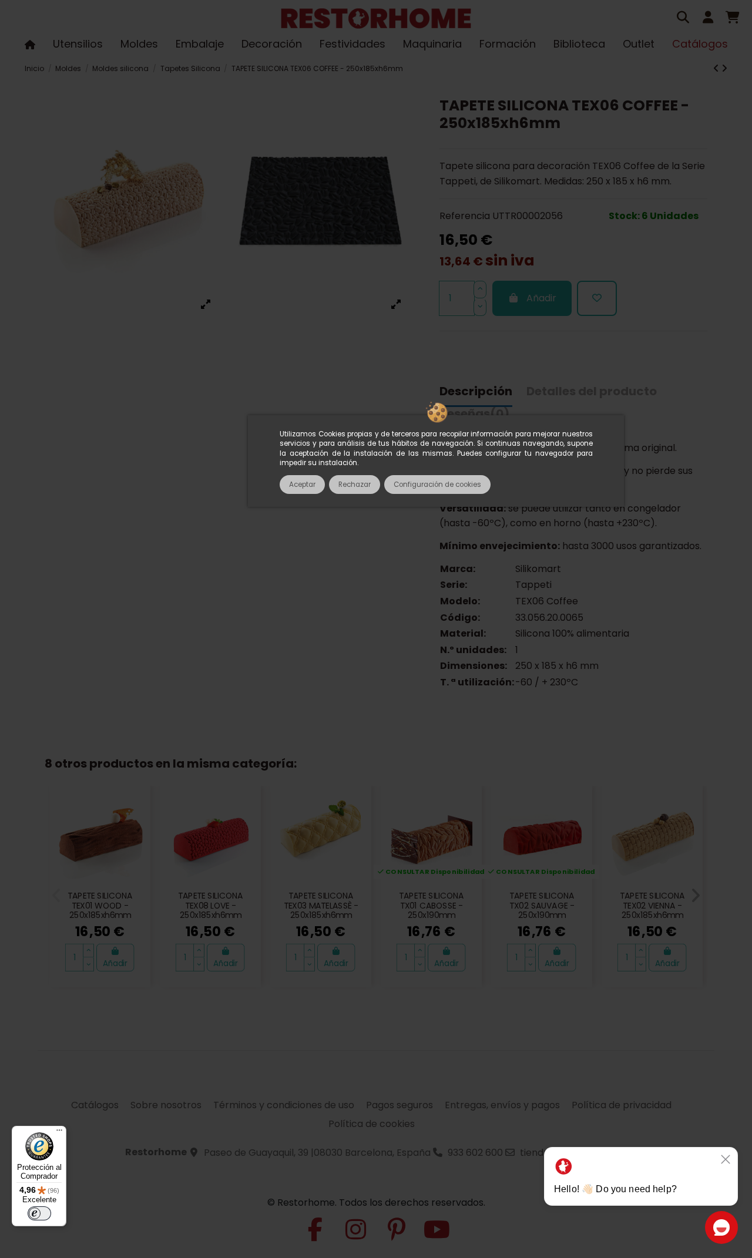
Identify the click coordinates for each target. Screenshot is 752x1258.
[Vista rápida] (136, 828)
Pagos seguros (399, 1105)
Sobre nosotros (166, 1105)
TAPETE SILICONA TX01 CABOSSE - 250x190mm (431, 905)
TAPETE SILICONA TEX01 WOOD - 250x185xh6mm (100, 905)
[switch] (39, 1213)
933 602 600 (475, 1152)
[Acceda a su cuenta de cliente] (708, 18)
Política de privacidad (622, 1105)
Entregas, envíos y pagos (502, 1105)
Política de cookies (371, 1124)
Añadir (541, 298)
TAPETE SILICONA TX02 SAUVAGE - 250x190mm (541, 905)
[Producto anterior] (717, 68)
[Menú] (59, 1133)
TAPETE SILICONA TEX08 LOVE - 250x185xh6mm (210, 905)
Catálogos (95, 1105)
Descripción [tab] (475, 391)
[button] (57, 895)
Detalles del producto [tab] (591, 391)
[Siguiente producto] (724, 68)
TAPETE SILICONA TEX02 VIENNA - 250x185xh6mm (652, 905)
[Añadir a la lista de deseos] (597, 298)
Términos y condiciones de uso (283, 1105)
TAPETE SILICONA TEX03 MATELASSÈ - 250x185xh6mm (321, 905)
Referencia (464, 216)
